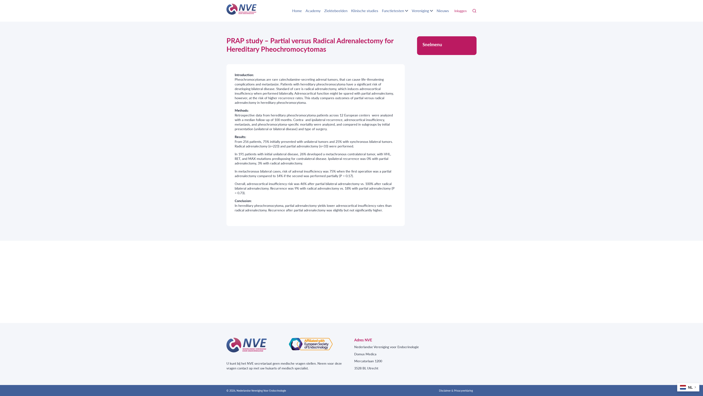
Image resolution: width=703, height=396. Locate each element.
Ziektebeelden (335, 10)
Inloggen (460, 10)
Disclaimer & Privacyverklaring (456, 390)
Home (297, 10)
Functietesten (393, 10)
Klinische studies (364, 10)
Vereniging (420, 10)
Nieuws (443, 10)
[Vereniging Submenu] (431, 11)
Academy (313, 10)
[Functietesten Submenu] (406, 11)
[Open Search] (474, 10)
